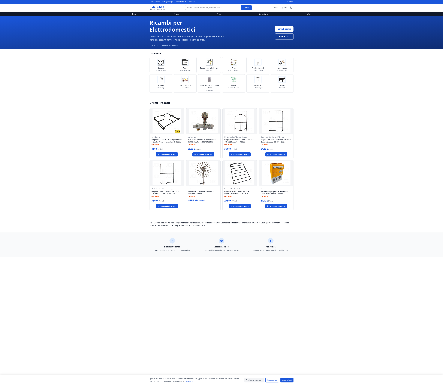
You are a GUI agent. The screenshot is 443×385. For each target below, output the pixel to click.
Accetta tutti (287, 380)
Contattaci (284, 36)
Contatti (290, 2)
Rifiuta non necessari (254, 380)
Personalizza (272, 380)
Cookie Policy (190, 381)
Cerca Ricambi (284, 29)
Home (134, 14)
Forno (219, 14)
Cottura (176, 14)
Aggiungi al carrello (168, 154)
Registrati (284, 7)
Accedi (275, 7)
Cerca (246, 7)
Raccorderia (263, 14)
